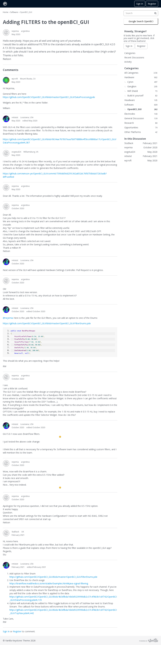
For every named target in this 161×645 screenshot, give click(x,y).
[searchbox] (141, 13)
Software (140, 104)
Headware (140, 100)
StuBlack (15, 531)
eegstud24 (16, 151)
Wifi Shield (142, 90)
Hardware (140, 77)
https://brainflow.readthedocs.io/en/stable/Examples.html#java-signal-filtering (48, 583)
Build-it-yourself (142, 95)
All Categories (140, 72)
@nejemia (8, 317)
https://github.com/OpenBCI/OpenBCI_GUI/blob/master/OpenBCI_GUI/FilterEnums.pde (47, 323)
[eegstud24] (6, 153)
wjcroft (15, 78)
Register (152, 3)
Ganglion (142, 86)
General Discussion (140, 118)
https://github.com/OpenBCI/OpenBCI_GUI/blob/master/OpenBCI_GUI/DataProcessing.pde (49, 97)
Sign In (139, 3)
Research (140, 122)
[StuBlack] (6, 533)
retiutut (15, 117)
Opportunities (140, 127)
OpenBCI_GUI (142, 109)
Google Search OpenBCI (141, 21)
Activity (128, 61)
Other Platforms (140, 132)
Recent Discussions (134, 57)
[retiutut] (6, 119)
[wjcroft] (6, 80)
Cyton (142, 81)
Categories (129, 53)
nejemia (15, 31)
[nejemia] (6, 32)
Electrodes (140, 113)
